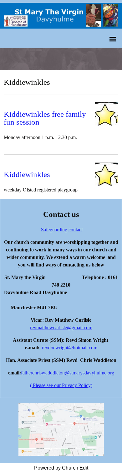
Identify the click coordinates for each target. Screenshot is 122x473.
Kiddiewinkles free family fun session (45, 118)
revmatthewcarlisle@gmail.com (61, 327)
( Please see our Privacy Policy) (61, 385)
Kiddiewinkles (27, 174)
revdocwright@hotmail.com (69, 347)
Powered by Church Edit (61, 467)
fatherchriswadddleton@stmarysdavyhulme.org (67, 372)
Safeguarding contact (62, 229)
